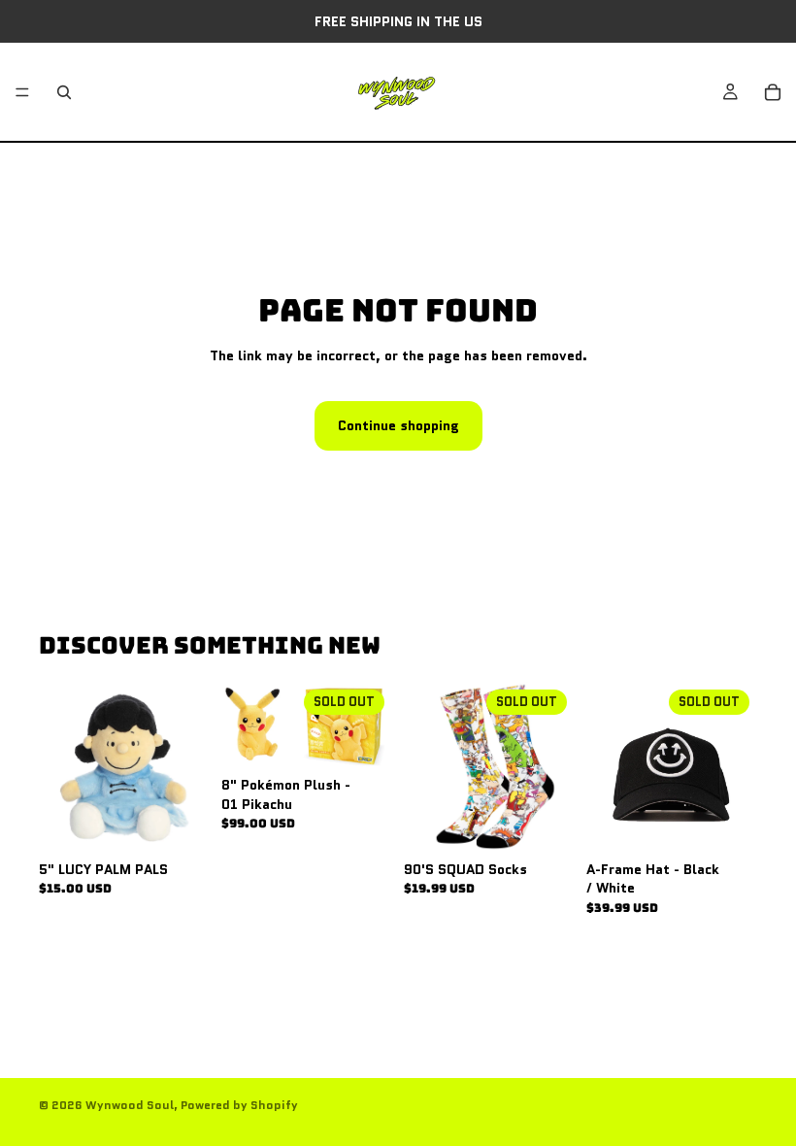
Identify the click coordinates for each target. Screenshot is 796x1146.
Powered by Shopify (239, 1104)
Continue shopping (398, 425)
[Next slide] (735, 767)
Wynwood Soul (129, 1104)
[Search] (64, 92)
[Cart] (772, 92)
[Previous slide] (607, 767)
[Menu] (22, 92)
